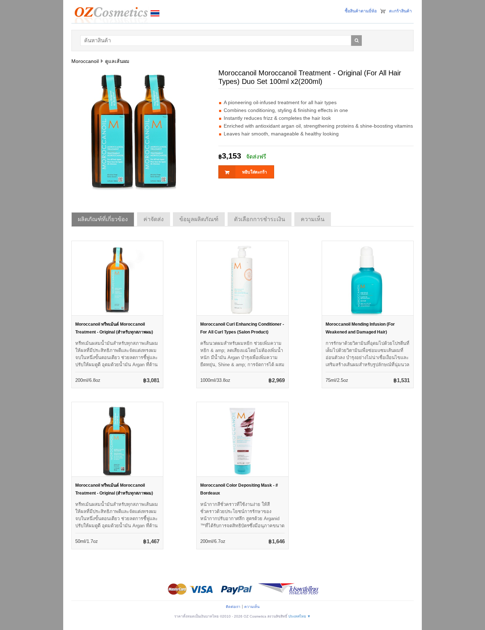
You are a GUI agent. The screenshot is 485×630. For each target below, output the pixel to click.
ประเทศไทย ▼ (299, 616)
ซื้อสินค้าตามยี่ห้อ (361, 11)
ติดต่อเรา (233, 607)
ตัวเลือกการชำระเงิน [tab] (259, 219)
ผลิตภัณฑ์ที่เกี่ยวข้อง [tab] (103, 219)
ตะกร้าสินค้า (400, 11)
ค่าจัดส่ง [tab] (153, 219)
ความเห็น (252, 607)
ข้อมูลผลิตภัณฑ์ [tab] (198, 219)
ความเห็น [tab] (313, 219)
